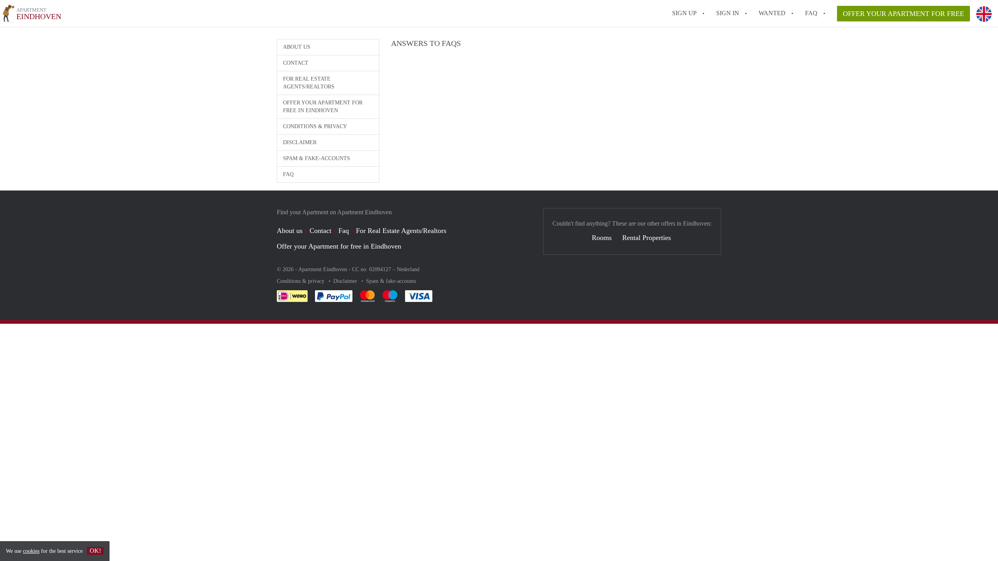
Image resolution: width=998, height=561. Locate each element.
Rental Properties (646, 238)
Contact (295, 63)
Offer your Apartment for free (903, 14)
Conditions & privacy (315, 126)
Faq (343, 231)
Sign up (684, 13)
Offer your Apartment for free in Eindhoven (323, 106)
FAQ (811, 13)
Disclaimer (300, 142)
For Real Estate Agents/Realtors (308, 83)
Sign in (727, 13)
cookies (31, 551)
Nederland (408, 269)
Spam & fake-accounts (316, 158)
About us (296, 47)
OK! (95, 550)
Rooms (602, 238)
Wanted (772, 13)
